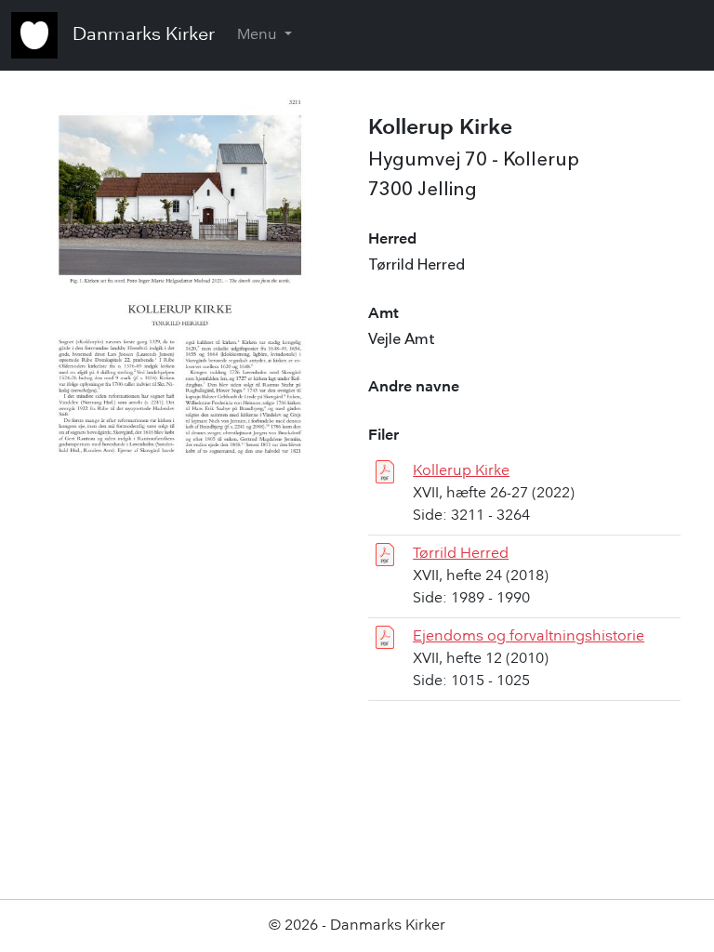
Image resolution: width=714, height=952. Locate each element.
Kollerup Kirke (461, 471)
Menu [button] (259, 35)
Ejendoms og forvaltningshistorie (528, 636)
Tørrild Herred (461, 554)
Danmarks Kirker (144, 35)
